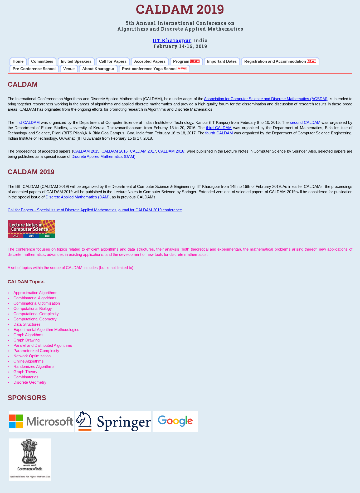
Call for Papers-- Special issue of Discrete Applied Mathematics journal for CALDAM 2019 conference (95, 210)
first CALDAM (28, 122)
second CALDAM (305, 122)
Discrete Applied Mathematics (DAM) (103, 156)
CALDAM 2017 (143, 151)
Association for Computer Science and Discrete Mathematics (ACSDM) (266, 99)
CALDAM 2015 (86, 151)
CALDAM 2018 (171, 151)
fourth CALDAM (219, 133)
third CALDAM (219, 128)
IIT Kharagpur (172, 40)
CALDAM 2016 (114, 151)
